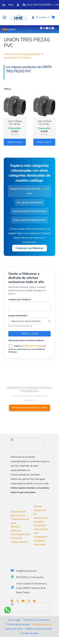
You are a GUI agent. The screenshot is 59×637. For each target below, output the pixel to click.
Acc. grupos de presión (29, 202)
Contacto (39, 521)
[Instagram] (50, 28)
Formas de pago (30, 633)
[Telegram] (53, 28)
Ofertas (38, 506)
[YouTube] (47, 28)
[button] (4, 17)
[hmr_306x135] (18, 17)
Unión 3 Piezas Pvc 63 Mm (44, 123)
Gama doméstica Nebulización (29, 211)
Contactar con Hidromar (29, 248)
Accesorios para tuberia (27, 54)
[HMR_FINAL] (27, 445)
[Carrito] (53, 17)
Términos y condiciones (36, 620)
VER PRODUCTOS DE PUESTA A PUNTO (29, 408)
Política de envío (42, 624)
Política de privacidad (18, 624)
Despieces (16, 538)
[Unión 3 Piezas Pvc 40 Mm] (15, 106)
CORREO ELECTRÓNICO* (19, 299)
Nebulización (41, 529)
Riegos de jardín (20, 542)
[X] (44, 28)
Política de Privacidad (32, 346)
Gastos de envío (14, 629)
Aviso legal (14, 620)
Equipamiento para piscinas (29, 191)
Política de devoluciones (38, 629)
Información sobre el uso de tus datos (25, 340)
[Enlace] (4, 5)
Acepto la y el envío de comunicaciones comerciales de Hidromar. (27, 349)
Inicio (7, 54)
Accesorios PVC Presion (17, 57)
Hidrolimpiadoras (20, 534)
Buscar (23, 28)
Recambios (40, 525)
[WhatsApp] (7, 610)
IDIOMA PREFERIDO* (18, 315)
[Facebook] (41, 28)
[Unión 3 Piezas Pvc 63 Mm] (44, 106)
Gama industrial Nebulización (29, 220)
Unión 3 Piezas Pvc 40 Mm (15, 123)
